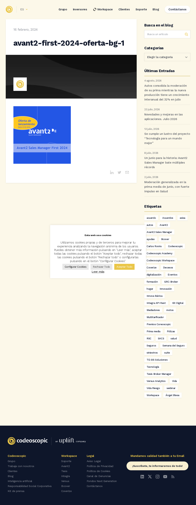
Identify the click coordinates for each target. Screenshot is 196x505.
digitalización (154, 274)
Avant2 (164, 225)
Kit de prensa (16, 491)
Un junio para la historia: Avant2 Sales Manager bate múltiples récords (165, 162)
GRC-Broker (171, 281)
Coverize (152, 267)
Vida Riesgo (153, 388)
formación (152, 281)
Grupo (63, 9)
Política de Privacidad (100, 466)
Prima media (153, 331)
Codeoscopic (175, 246)
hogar (150, 288)
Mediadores (153, 310)
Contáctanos (95, 486)
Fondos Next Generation (102, 481)
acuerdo (151, 217)
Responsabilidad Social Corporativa (29, 486)
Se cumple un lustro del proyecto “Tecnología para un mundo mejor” (167, 138)
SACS (161, 338)
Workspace (105, 9)
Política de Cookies (98, 471)
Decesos (168, 267)
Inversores (80, 9)
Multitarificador (155, 317)
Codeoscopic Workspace (161, 260)
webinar (171, 388)
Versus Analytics (156, 381)
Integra (65, 476)
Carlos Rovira (154, 246)
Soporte (141, 9)
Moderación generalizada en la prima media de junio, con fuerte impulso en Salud (166, 186)
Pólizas (171, 331)
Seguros (151, 345)
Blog (156, 9)
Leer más (98, 271)
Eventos (172, 274)
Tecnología (153, 366)
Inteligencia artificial (20, 481)
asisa (182, 217)
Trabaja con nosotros (21, 466)
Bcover (165, 239)
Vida (174, 381)
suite (167, 352)
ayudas (151, 239)
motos (170, 310)
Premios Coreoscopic (159, 324)
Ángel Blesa (172, 395)
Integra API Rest (156, 303)
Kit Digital (178, 303)
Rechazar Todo (101, 266)
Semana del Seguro (174, 345)
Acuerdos (167, 217)
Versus (65, 481)
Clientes (124, 9)
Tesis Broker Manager (159, 374)
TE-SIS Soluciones (157, 359)
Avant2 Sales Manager (159, 232)
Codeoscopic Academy (159, 253)
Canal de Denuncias (99, 476)
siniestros (152, 352)
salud (174, 338)
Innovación (166, 288)
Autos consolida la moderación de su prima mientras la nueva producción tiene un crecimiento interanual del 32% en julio (166, 92)
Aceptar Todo (124, 266)
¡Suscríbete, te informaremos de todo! (157, 465)
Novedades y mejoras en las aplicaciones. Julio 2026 (163, 117)
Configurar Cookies (76, 266)
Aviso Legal (94, 461)
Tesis (64, 471)
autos (150, 225)
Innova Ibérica (154, 295)
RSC (149, 338)
